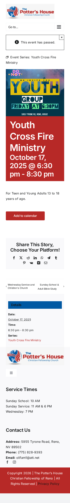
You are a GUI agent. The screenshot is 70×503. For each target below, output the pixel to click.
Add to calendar (25, 216)
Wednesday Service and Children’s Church (21, 286)
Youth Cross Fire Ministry (24, 340)
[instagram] (14, 462)
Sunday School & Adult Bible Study (48, 286)
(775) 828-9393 (30, 452)
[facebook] (7, 462)
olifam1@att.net (27, 458)
